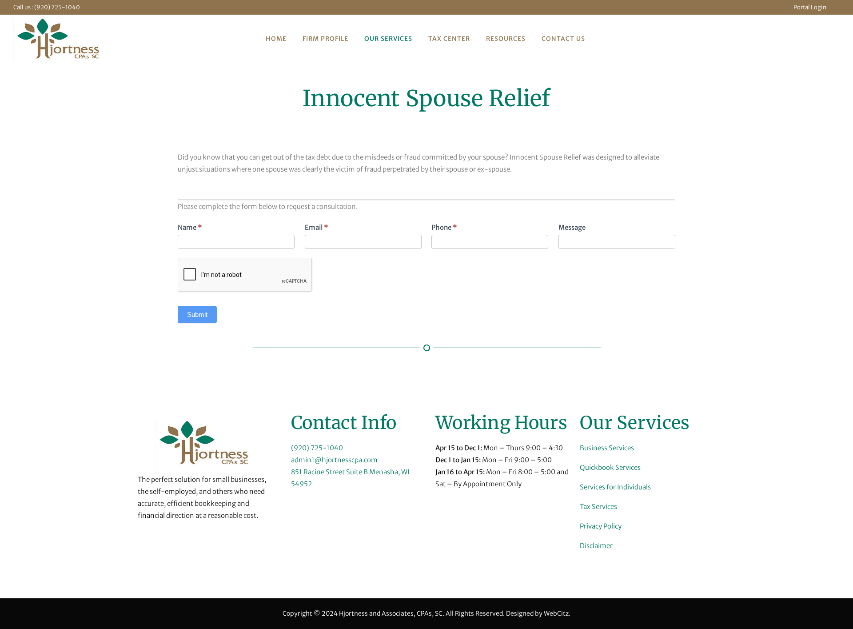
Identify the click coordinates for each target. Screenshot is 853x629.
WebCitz (556, 613)
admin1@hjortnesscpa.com (334, 460)
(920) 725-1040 (57, 7)
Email (316, 227)
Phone (444, 227)
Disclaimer (596, 545)
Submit (197, 314)
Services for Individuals (615, 487)
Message (572, 227)
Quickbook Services (610, 467)
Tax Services (598, 506)
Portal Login (809, 7)
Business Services (607, 448)
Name (190, 227)
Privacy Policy (601, 526)
